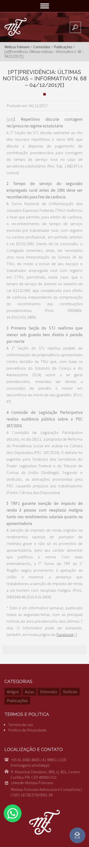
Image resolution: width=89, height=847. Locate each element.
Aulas (29, 691)
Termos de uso (20, 724)
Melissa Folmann (17, 47)
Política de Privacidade (27, 730)
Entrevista (48, 691)
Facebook (64, 634)
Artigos (13, 691)
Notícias (70, 691)
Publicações (17, 700)
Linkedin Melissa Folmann (32, 782)
